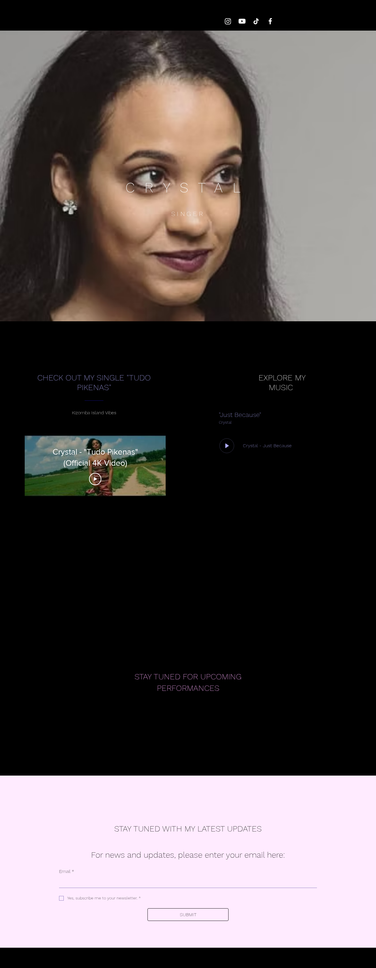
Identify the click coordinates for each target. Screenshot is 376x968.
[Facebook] (270, 21)
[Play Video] (95, 479)
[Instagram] (228, 21)
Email (66, 871)
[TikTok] (256, 21)
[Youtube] (242, 21)
